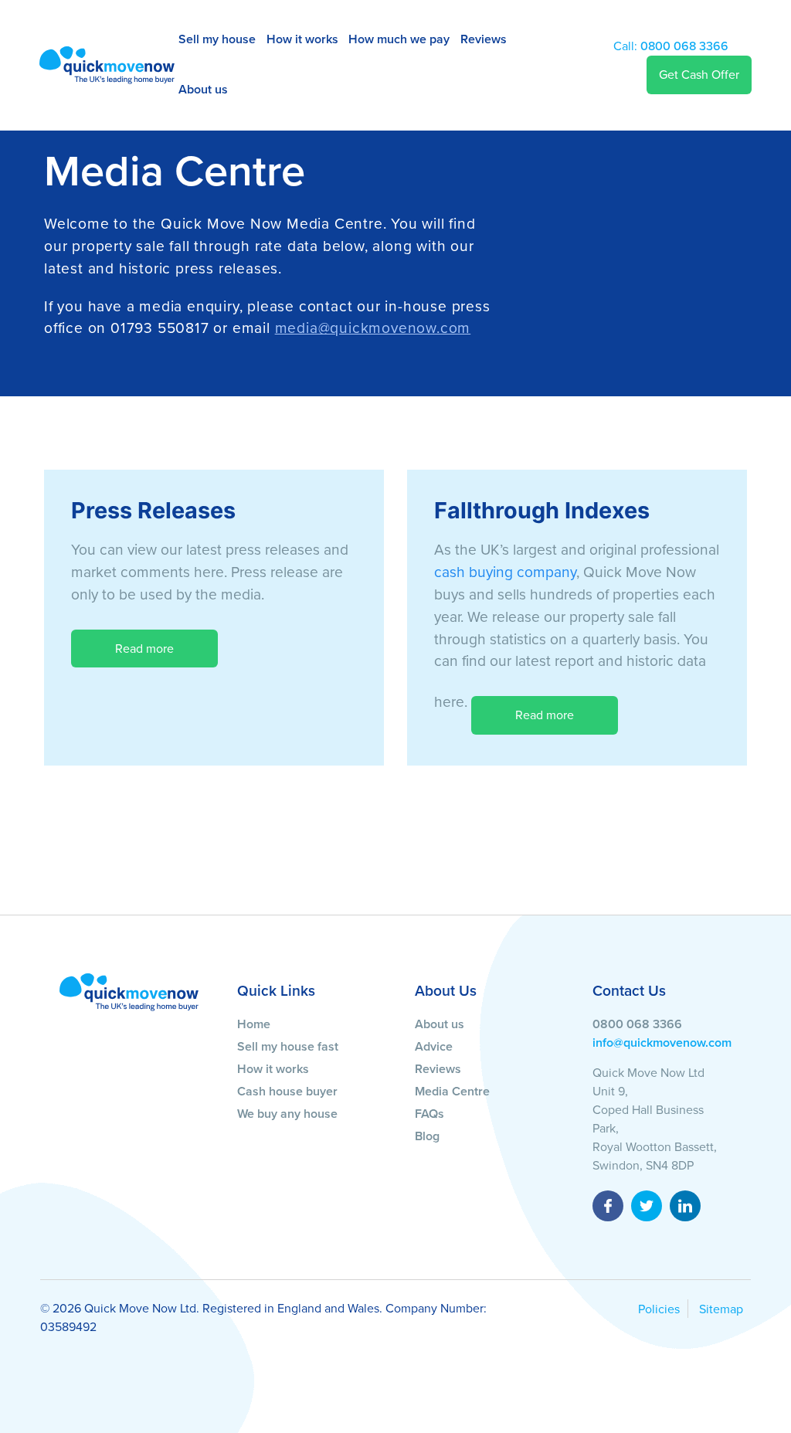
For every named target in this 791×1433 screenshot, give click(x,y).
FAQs (429, 1114)
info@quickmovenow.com (662, 1043)
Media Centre (452, 1091)
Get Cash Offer (699, 75)
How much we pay (399, 39)
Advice (434, 1046)
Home (253, 1024)
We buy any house (287, 1114)
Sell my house (217, 39)
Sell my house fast (287, 1046)
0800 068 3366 (670, 46)
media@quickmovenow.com (373, 328)
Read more (144, 649)
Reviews (483, 39)
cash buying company (505, 572)
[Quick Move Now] (129, 991)
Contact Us (629, 991)
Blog (427, 1136)
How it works (302, 39)
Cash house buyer (287, 1091)
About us (203, 89)
